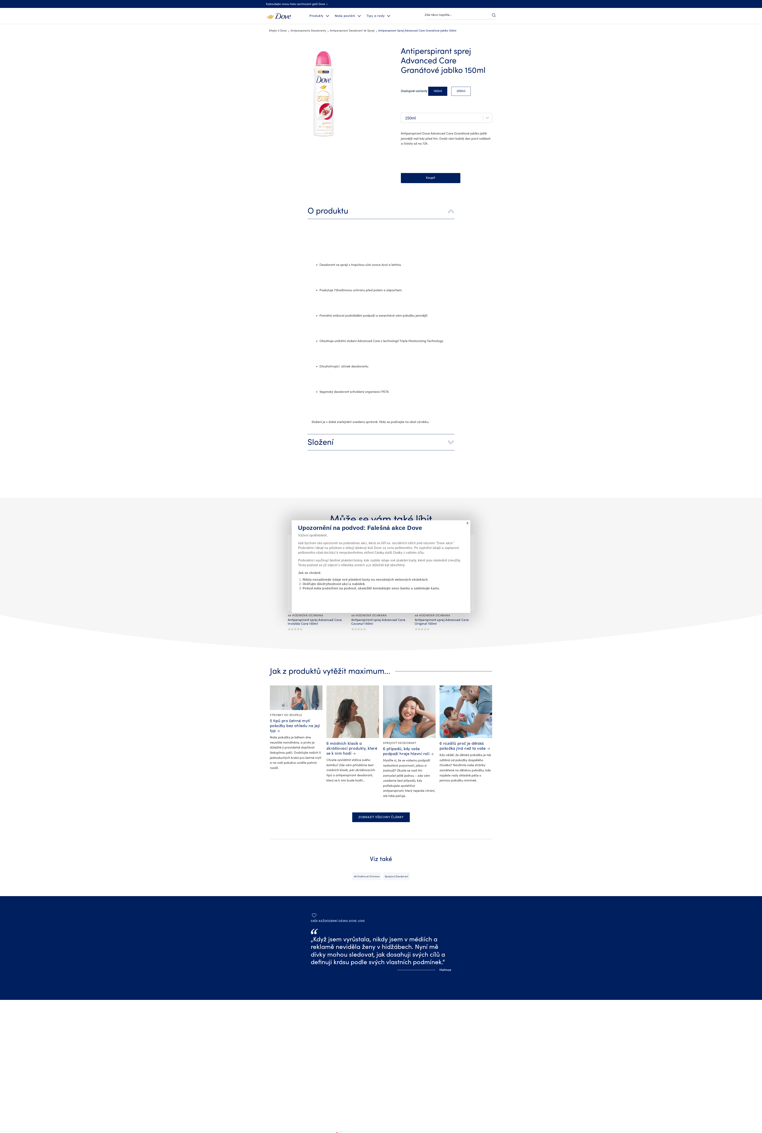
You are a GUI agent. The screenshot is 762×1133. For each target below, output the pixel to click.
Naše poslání (345, 16)
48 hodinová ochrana (367, 876)
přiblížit (269, 48)
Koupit (430, 178)
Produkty (316, 16)
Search (493, 15)
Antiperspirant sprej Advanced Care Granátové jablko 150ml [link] (417, 30)
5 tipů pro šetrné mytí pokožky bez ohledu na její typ (295, 726)
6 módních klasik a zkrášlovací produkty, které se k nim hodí (351, 748)
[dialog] (381, 566)
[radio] (437, 91)
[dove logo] (278, 15)
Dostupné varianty (414, 91)
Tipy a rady (376, 16)
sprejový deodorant (396, 876)
